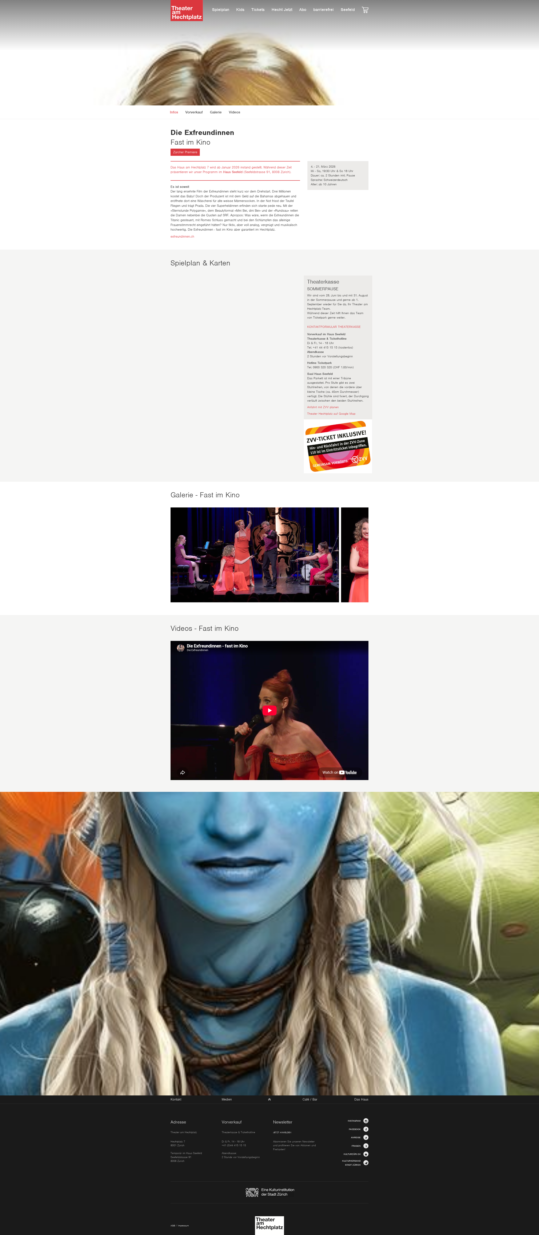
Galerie (216, 112)
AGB (173, 1225)
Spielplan (220, 9)
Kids (240, 9)
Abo (302, 9)
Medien (227, 1099)
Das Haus (361, 1099)
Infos (174, 112)
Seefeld (348, 9)
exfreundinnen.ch (182, 236)
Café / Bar (310, 1099)
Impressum (183, 1225)
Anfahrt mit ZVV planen (323, 407)
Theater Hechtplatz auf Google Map (331, 414)
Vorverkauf (194, 112)
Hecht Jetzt (282, 9)
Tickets (258, 9)
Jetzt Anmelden (282, 1132)
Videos (234, 112)
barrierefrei (323, 9)
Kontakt (176, 1099)
